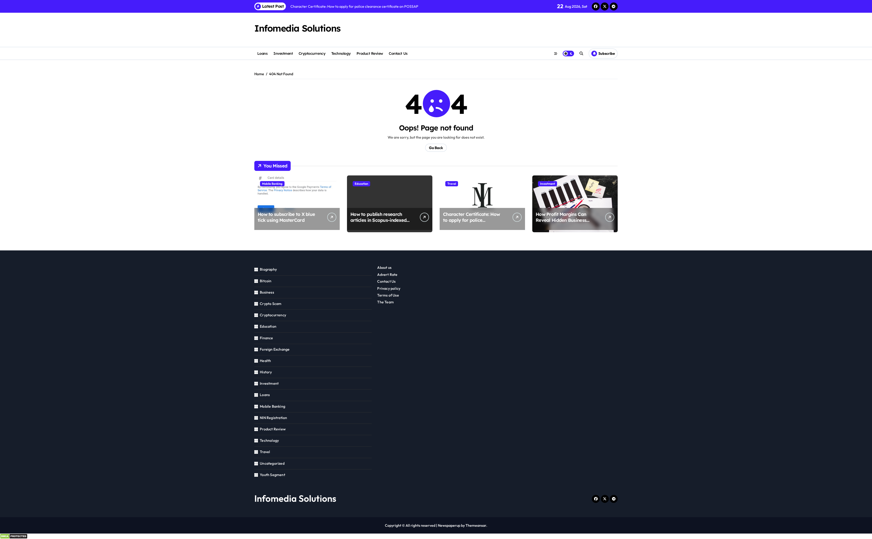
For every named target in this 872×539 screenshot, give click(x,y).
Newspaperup (449, 525)
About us (384, 267)
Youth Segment (272, 474)
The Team (385, 302)
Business (267, 292)
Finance (266, 338)
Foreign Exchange (275, 349)
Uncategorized (272, 463)
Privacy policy (388, 288)
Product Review (370, 53)
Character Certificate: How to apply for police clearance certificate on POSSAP (471, 223)
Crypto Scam (270, 303)
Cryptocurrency (312, 53)
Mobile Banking (272, 183)
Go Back (436, 147)
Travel (451, 183)
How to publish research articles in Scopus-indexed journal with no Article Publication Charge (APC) (378, 223)
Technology (341, 53)
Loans (262, 53)
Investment (283, 53)
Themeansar (476, 525)
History (266, 372)
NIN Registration (273, 417)
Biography (268, 269)
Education (361, 183)
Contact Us (398, 53)
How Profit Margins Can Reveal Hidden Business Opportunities (561, 220)
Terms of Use (388, 295)
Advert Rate (387, 274)
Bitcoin (265, 281)
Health (265, 360)
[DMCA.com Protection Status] (436, 536)
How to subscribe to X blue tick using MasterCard (286, 217)
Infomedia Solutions (297, 28)
